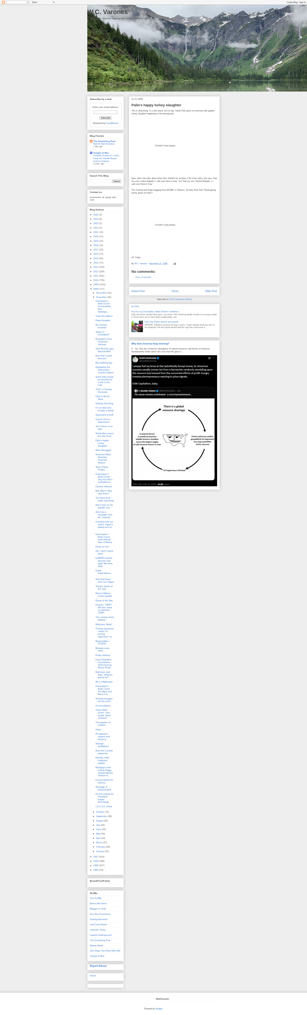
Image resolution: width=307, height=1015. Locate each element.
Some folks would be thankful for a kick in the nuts (104, 381)
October (100, 812)
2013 (96, 267)
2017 (96, 249)
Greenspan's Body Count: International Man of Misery (103, 538)
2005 (96, 865)
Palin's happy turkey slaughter (102, 443)
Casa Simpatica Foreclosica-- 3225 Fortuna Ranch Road (103, 663)
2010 (96, 280)
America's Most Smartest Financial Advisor (103, 458)
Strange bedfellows (102, 745)
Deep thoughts (102, 320)
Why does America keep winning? (150, 343)
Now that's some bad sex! (103, 357)
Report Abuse (98, 965)
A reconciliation (103, 705)
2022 (96, 227)
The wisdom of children (102, 723)
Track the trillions (104, 316)
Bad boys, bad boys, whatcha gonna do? (103, 675)
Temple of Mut (101, 153)
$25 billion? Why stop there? (103, 492)
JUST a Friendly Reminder (103, 390)
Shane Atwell (96, 945)
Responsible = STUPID (102, 642)
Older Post (211, 291)
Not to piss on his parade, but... (104, 506)
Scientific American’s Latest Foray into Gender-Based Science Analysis (106, 158)
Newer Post (138, 291)
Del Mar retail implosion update (102, 760)
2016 (96, 254)
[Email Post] (174, 263)
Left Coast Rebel (98, 924)
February (101, 846)
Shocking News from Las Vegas (104, 580)
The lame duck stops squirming (104, 499)
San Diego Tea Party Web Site (105, 950)
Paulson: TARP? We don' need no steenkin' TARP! (103, 608)
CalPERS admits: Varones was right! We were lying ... (104, 562)
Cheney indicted (103, 486)
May (98, 833)
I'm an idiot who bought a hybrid (104, 409)
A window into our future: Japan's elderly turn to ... (104, 525)
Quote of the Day (104, 600)
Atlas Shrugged (103, 450)
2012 (96, 271)
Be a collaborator (104, 681)
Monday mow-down (102, 649)
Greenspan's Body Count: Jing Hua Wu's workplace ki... (103, 478)
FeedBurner (112, 123)
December (101, 292)
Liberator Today (98, 929)
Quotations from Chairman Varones (103, 342)
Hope (98, 729)
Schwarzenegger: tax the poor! (104, 700)
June (99, 829)
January (100, 851)
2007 (96, 856)
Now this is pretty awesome (104, 752)
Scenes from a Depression (102, 420)
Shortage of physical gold (103, 788)
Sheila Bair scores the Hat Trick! (104, 434)
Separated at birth (104, 414)
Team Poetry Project (101, 468)
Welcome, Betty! (103, 624)
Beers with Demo (98, 903)
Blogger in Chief (98, 908)
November (101, 297)
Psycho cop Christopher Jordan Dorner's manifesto (154, 311)
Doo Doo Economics (100, 914)
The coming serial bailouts (104, 618)
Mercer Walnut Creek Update (103, 594)
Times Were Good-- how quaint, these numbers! (103, 714)
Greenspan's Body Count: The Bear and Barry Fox (103, 690)
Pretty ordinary (102, 655)
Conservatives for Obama (104, 781)
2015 (96, 258)
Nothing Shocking (104, 403)
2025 (96, 214)
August (100, 820)
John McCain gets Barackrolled (104, 350)
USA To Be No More (102, 397)
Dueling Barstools (99, 919)
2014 (96, 262)
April (98, 838)
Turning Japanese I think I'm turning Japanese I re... (104, 632)
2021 (96, 232)
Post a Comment (143, 277)
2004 (96, 870)
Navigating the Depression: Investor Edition (104, 370)
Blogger (159, 1008)
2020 (96, 236)
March (99, 842)
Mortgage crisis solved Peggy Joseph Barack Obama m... (104, 771)
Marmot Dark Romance (104, 144)
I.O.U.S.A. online (103, 806)
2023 (96, 223)
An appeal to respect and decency (102, 736)
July (98, 825)
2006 (96, 861)
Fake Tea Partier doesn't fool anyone (161, 322)
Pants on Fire (102, 546)
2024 (96, 219)
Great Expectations (103, 571)
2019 (96, 241)
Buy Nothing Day (103, 362)
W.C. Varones (107, 11)
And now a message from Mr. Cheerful (103, 515)
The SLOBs (96, 898)
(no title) (135, 306)
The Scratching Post (104, 141)
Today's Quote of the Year (104, 587)
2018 (96, 245)
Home (175, 291)
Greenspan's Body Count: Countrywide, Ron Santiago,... (103, 306)
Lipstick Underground (100, 935)
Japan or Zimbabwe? (102, 333)
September (102, 816)
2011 (96, 276)
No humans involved (101, 326)
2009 (96, 284)
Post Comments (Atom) (181, 299)
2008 (96, 289)
